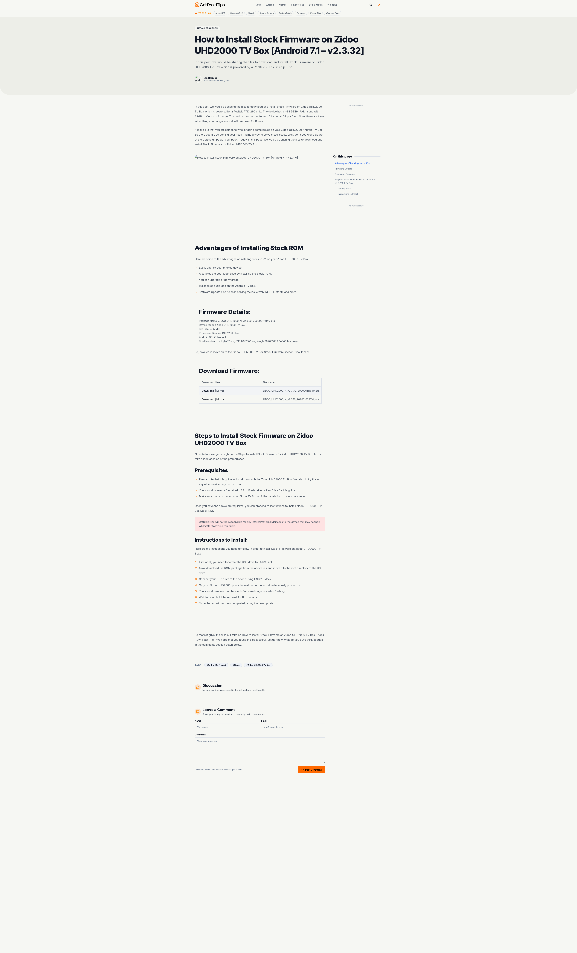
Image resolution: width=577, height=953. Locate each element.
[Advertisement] (260, 419)
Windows (332, 4)
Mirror (220, 399)
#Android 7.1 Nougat (216, 665)
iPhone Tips (315, 13)
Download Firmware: (345, 174)
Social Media (316, 4)
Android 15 (220, 13)
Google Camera (266, 13)
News (258, 4)
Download (208, 390)
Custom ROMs (285, 13)
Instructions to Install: (348, 194)
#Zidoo (236, 665)
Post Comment (313, 769)
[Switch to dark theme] (379, 5)
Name (198, 721)
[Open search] (371, 5)
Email (264, 721)
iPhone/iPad (297, 4)
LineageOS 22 (236, 13)
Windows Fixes (332, 13)
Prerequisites (344, 188)
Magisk (251, 13)
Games (283, 4)
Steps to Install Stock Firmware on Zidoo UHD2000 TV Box (355, 181)
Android (270, 4)
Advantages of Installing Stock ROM (352, 163)
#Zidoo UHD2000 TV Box (258, 665)
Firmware (301, 13)
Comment (200, 734)
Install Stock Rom (207, 28)
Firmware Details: (343, 168)
